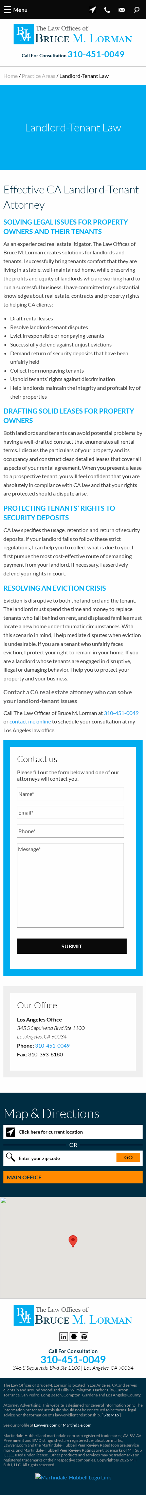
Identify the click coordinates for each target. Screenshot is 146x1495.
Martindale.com (77, 1425)
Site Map (111, 1414)
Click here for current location (51, 1132)
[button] (73, 1241)
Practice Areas (38, 75)
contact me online (30, 721)
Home (10, 75)
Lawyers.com (45, 1425)
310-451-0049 (96, 54)
